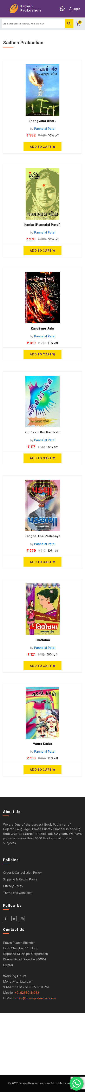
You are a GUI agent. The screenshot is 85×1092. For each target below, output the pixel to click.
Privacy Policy (13, 886)
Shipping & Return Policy (20, 879)
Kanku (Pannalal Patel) (42, 225)
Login (76, 8)
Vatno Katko (42, 744)
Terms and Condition (17, 893)
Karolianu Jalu (42, 328)
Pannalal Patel (44, 128)
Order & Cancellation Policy (22, 873)
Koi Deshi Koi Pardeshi (42, 432)
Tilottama (42, 640)
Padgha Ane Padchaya (42, 536)
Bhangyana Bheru (42, 121)
